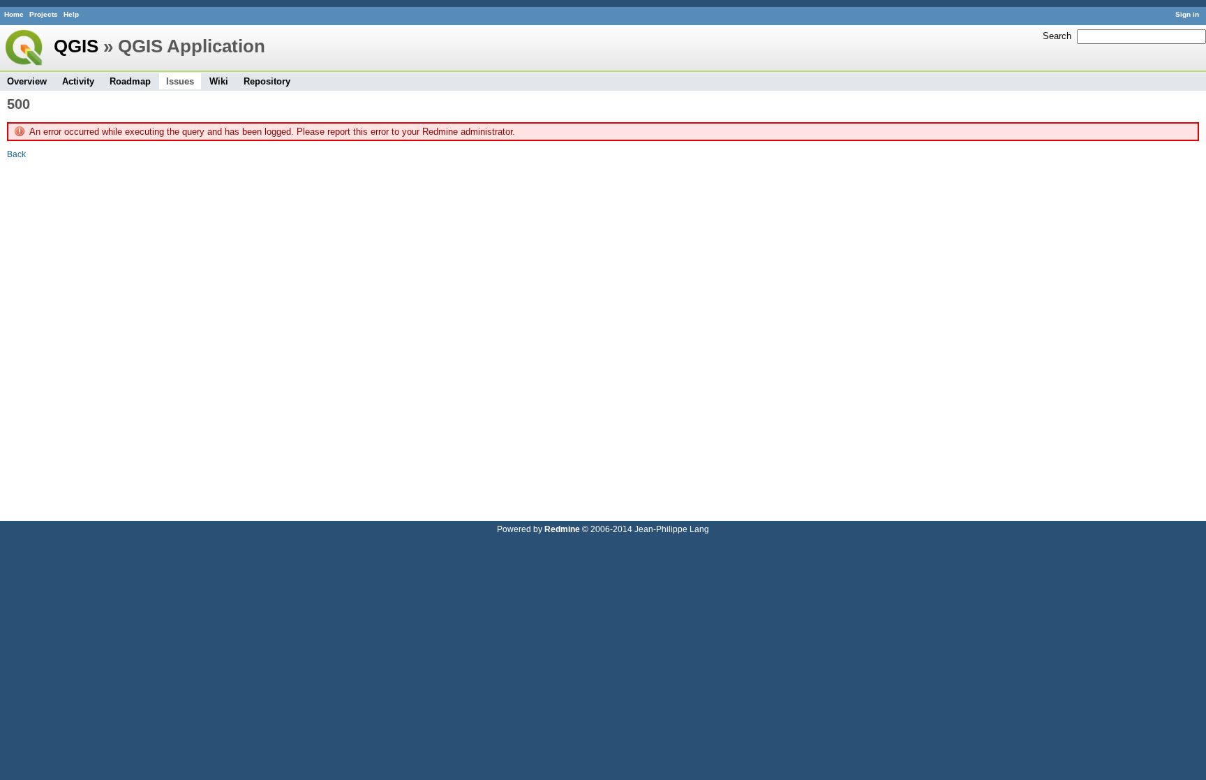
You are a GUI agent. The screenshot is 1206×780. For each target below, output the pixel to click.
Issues (180, 81)
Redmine (562, 529)
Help (71, 14)
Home (14, 14)
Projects (43, 14)
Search (1057, 36)
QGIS (76, 46)
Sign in (1187, 14)
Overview (27, 81)
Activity (78, 81)
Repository (267, 81)
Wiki (218, 81)
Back (16, 154)
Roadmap (130, 81)
